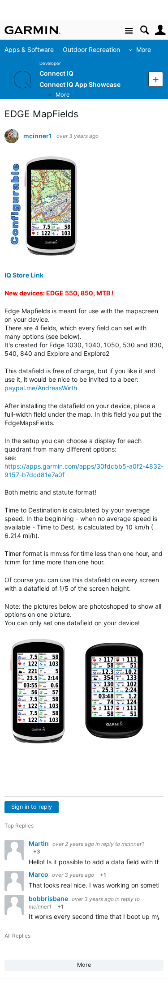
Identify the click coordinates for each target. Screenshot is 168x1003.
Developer (50, 63)
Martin (39, 843)
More (143, 49)
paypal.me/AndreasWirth (40, 388)
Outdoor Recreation (91, 49)
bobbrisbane (49, 898)
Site (129, 31)
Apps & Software (29, 49)
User (160, 30)
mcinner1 (37, 136)
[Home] (32, 30)
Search (144, 30)
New (155, 79)
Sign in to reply (31, 806)
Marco (39, 874)
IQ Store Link (23, 275)
